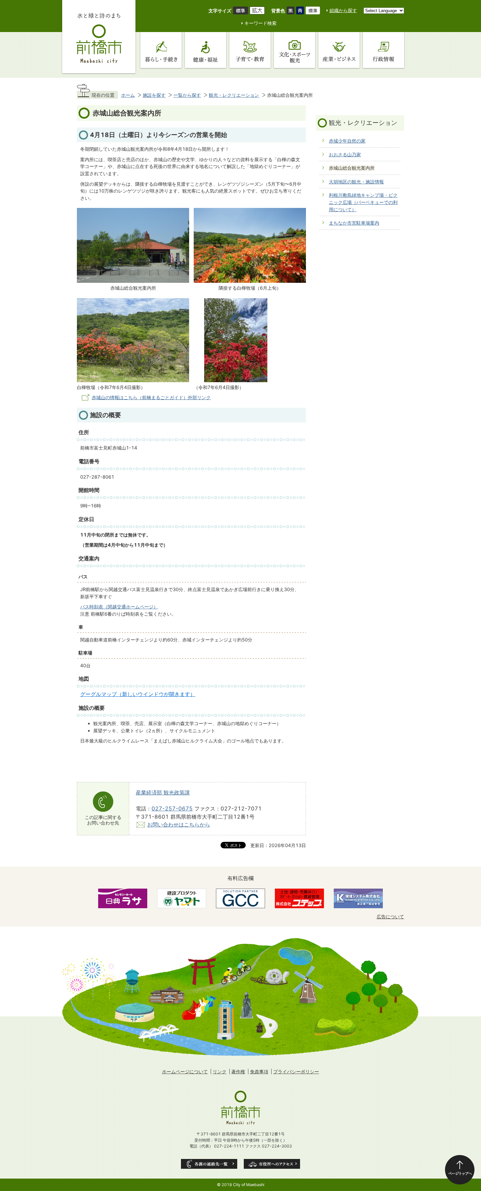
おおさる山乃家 (345, 154)
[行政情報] (383, 50)
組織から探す (343, 10)
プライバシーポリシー (296, 1071)
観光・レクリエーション (234, 95)
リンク (219, 1071)
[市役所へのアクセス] (272, 1164)
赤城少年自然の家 (347, 141)
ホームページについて (185, 1071)
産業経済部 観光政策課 (163, 792)
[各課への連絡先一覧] (209, 1164)
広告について (390, 916)
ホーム (128, 95)
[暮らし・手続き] (161, 50)
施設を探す (154, 95)
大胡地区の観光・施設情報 (356, 181)
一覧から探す (187, 95)
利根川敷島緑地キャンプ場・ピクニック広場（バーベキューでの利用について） (363, 202)
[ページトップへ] (459, 1169)
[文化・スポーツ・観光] (294, 50)
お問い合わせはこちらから (178, 824)
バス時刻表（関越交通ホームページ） (119, 606)
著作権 (238, 1071)
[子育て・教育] (250, 50)
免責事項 (259, 1071)
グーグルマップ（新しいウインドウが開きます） (137, 694)
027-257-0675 (172, 808)
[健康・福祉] (205, 50)
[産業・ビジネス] (339, 50)
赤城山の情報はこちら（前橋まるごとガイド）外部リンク (151, 397)
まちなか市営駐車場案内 (354, 223)
